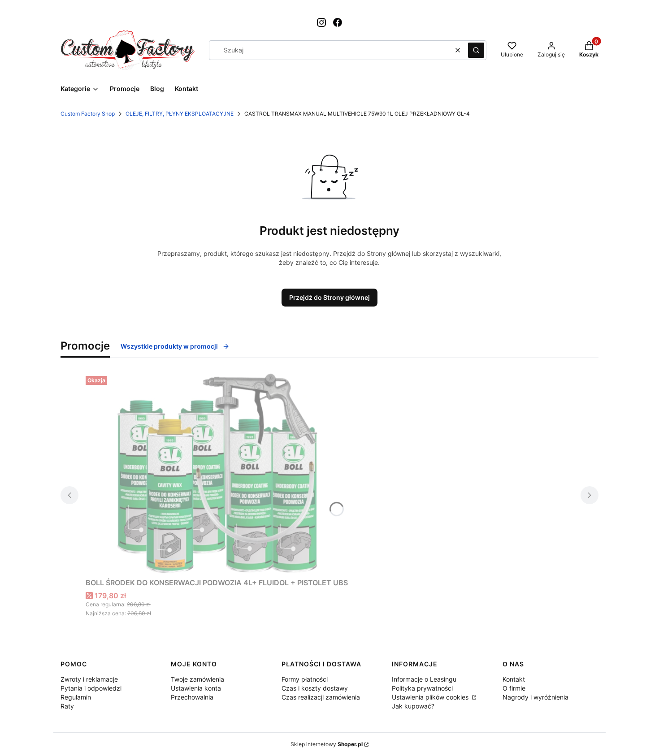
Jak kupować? (413, 706)
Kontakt (514, 679)
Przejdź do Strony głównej (329, 297)
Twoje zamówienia (197, 679)
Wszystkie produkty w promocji (169, 346)
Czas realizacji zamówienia (321, 697)
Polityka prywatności (422, 688)
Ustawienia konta (196, 688)
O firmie (514, 688)
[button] (476, 50)
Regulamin (76, 697)
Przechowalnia (192, 697)
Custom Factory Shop (88, 113)
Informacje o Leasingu (424, 679)
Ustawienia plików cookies (431, 697)
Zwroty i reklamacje (89, 679)
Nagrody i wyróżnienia (535, 697)
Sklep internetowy (326, 744)
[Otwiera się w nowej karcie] (321, 22)
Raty (67, 706)
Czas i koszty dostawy (315, 688)
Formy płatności (305, 679)
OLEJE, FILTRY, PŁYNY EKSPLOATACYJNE (180, 113)
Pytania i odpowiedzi (91, 688)
